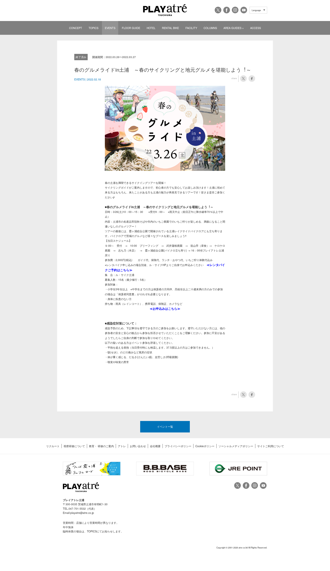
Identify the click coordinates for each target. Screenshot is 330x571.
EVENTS (110, 28)
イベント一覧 (165, 426)
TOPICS (93, 28)
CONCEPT (75, 28)
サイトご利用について (270, 446)
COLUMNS (210, 28)
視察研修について (74, 446)
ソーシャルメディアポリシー (235, 446)
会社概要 (155, 446)
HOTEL (151, 28)
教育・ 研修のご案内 (101, 446)
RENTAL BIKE (170, 28)
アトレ (122, 446)
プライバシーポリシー (178, 446)
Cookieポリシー (204, 446)
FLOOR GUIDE (131, 28)
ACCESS (255, 28)
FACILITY (191, 28)
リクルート (53, 446)
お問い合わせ (138, 446)
